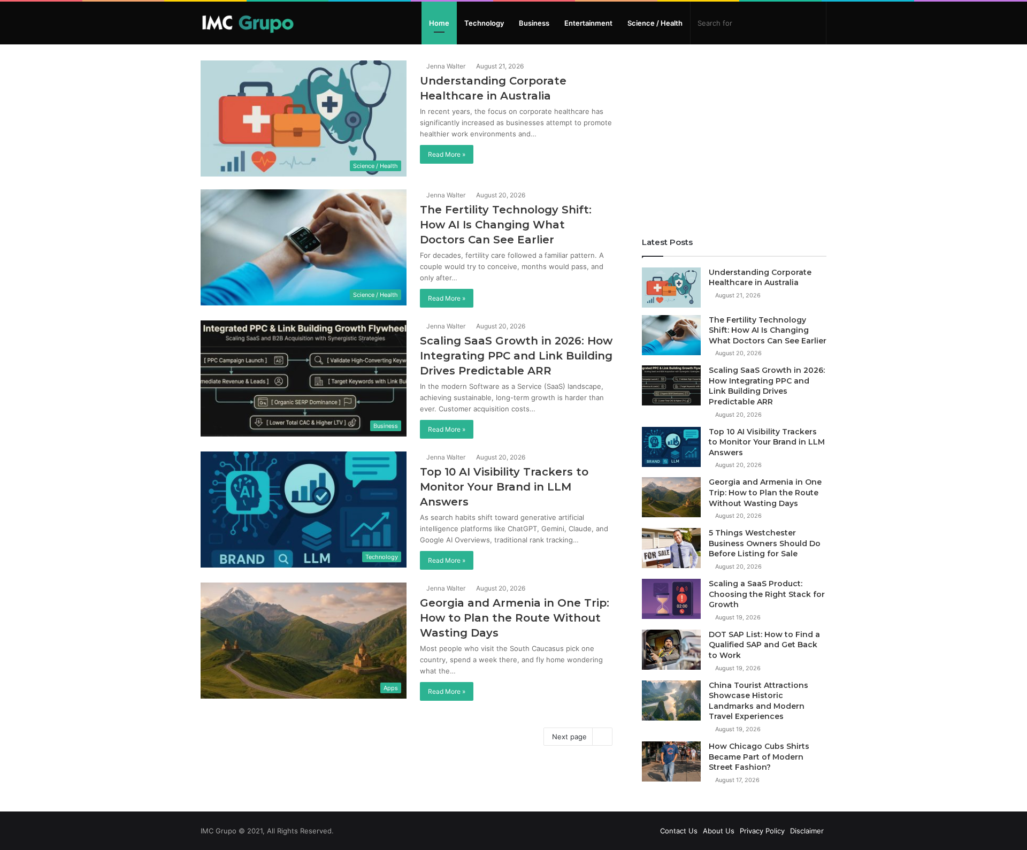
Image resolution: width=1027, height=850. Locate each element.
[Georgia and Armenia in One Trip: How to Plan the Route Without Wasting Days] (671, 497)
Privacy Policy (762, 830)
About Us (718, 830)
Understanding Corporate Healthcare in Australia (760, 277)
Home (439, 23)
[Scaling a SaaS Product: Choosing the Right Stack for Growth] (671, 599)
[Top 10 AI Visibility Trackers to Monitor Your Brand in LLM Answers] (671, 447)
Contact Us (679, 830)
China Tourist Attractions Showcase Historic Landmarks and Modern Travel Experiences (758, 701)
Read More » (446, 154)
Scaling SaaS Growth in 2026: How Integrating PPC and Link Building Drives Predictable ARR (516, 355)
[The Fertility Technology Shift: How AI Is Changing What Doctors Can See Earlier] (671, 335)
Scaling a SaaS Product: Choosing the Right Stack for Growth (767, 594)
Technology (484, 23)
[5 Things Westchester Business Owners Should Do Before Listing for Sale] (671, 548)
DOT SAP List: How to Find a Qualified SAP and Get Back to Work (764, 645)
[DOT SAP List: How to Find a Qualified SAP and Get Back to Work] (671, 650)
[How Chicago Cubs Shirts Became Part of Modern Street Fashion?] (671, 761)
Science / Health (655, 23)
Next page (569, 736)
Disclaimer (807, 830)
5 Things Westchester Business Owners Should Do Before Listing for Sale (765, 543)
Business (534, 23)
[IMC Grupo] (248, 23)
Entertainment (588, 23)
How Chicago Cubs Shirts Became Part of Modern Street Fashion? (759, 756)
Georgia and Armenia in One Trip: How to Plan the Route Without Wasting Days (514, 617)
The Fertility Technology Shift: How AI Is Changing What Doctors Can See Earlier (506, 224)
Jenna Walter (445, 66)
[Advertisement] (734, 135)
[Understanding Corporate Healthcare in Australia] (671, 287)
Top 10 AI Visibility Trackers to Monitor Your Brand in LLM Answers (504, 486)
